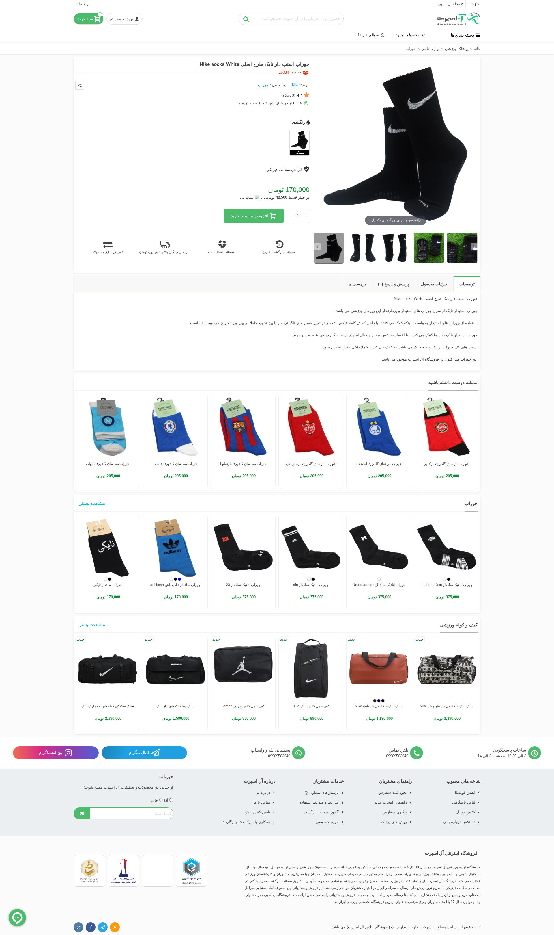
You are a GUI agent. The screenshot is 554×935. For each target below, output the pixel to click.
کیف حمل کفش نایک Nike (311, 706)
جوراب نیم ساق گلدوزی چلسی (175, 464)
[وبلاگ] (115, 927)
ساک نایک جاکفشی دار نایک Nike (379, 706)
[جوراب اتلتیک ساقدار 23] (243, 547)
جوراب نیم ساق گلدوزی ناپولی (107, 464)
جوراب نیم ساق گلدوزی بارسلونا (243, 464)
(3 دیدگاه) (291, 95)
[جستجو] (246, 19)
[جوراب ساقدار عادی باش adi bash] (175, 547)
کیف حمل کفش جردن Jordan (243, 706)
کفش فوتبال (465, 812)
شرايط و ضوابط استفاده (319, 802)
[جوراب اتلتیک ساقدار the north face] (446, 547)
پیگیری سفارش (395, 812)
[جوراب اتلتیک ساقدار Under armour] (379, 547)
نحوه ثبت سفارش (392, 792)
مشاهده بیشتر (92, 503)
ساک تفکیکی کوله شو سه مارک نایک (107, 706)
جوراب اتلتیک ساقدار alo (311, 585)
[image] (329, 248)
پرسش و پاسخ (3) (393, 284)
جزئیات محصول (434, 284)
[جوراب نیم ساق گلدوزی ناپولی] (107, 426)
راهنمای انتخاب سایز (390, 802)
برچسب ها (357, 284)
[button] (82, 4)
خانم (155, 800)
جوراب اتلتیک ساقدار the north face (447, 585)
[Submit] (82, 813)
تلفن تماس (398, 749)
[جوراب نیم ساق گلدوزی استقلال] (379, 426)
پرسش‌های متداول (323, 792)
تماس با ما (261, 802)
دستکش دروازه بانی (459, 822)
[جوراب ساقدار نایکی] (107, 547)
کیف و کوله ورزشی (459, 624)
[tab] (466, 284)
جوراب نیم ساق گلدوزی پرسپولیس (311, 464)
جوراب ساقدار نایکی (107, 585)
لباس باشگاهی (463, 802)
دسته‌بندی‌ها (462, 35)
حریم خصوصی (327, 822)
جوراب (263, 85)
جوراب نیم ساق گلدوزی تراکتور (446, 464)
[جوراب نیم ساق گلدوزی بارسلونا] (243, 426)
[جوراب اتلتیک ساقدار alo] (311, 547)
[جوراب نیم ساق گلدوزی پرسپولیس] (311, 426)
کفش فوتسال (464, 792)
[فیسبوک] (91, 927)
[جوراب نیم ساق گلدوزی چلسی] (175, 426)
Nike (296, 85)
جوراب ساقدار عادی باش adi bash (175, 585)
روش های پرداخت (392, 822)
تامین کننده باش (257, 812)
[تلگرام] (103, 927)
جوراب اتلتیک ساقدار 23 (243, 585)
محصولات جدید (408, 35)
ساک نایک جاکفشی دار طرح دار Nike (446, 706)
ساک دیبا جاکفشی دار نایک (175, 706)
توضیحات (467, 284)
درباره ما (263, 792)
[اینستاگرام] (78, 927)
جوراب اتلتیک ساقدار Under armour (379, 585)
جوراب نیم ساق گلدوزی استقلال (379, 464)
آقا (166, 800)
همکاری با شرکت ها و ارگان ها (246, 822)
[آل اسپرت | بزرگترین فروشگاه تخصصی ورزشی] (458, 18)
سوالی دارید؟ (368, 35)
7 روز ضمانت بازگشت (321, 812)
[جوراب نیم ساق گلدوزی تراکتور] (446, 426)
